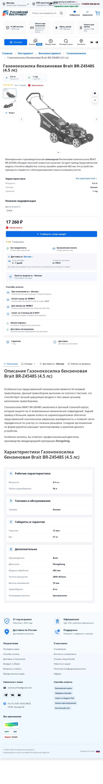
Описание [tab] (12, 363)
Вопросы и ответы (12, 668)
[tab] (52, 364)
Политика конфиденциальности (70, 668)
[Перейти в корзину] (97, 13)
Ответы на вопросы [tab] (81, 363)
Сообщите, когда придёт (53, 234)
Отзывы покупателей (64, 659)
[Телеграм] (97, 42)
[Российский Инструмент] (15, 13)
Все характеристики (85, 178)
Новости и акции (62, 663)
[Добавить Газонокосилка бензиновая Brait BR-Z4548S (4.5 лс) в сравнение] (95, 100)
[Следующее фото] (96, 119)
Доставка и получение (14, 659)
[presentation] (29, 364)
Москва (10, 3)
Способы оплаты (11, 654)
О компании (60, 649)
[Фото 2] (9, 104)
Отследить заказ (11, 649)
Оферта (57, 673)
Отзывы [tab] (29, 363)
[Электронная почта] (19, 695)
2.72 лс (9, 210)
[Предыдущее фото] (21, 119)
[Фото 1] (9, 93)
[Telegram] (5, 695)
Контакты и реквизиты (65, 654)
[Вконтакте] (92, 42)
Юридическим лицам (13, 673)
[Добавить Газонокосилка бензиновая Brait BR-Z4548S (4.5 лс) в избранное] (95, 93)
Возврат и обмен (11, 663)
